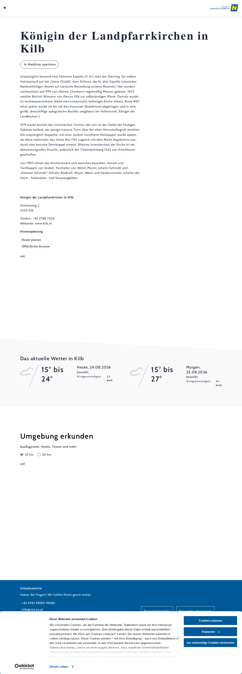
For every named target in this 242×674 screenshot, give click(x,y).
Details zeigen (59, 666)
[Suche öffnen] (22, 8)
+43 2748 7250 (43, 218)
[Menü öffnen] (5, 8)
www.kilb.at (43, 223)
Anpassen (208, 631)
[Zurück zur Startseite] (224, 7)
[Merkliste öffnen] (18, 8)
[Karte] (13, 8)
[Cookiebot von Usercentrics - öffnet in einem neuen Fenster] (24, 666)
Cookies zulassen (210, 620)
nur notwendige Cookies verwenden (210, 642)
